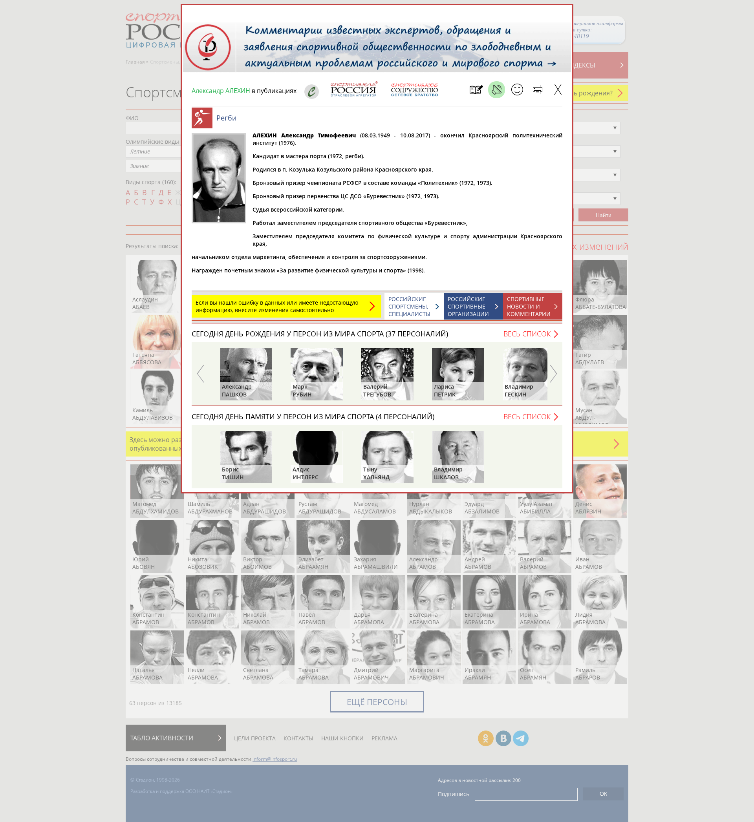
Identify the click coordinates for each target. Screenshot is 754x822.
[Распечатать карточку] (537, 89)
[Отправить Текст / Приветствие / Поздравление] (517, 89)
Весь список (527, 333)
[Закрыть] (557, 89)
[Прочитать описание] (496, 89)
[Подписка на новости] (476, 89)
